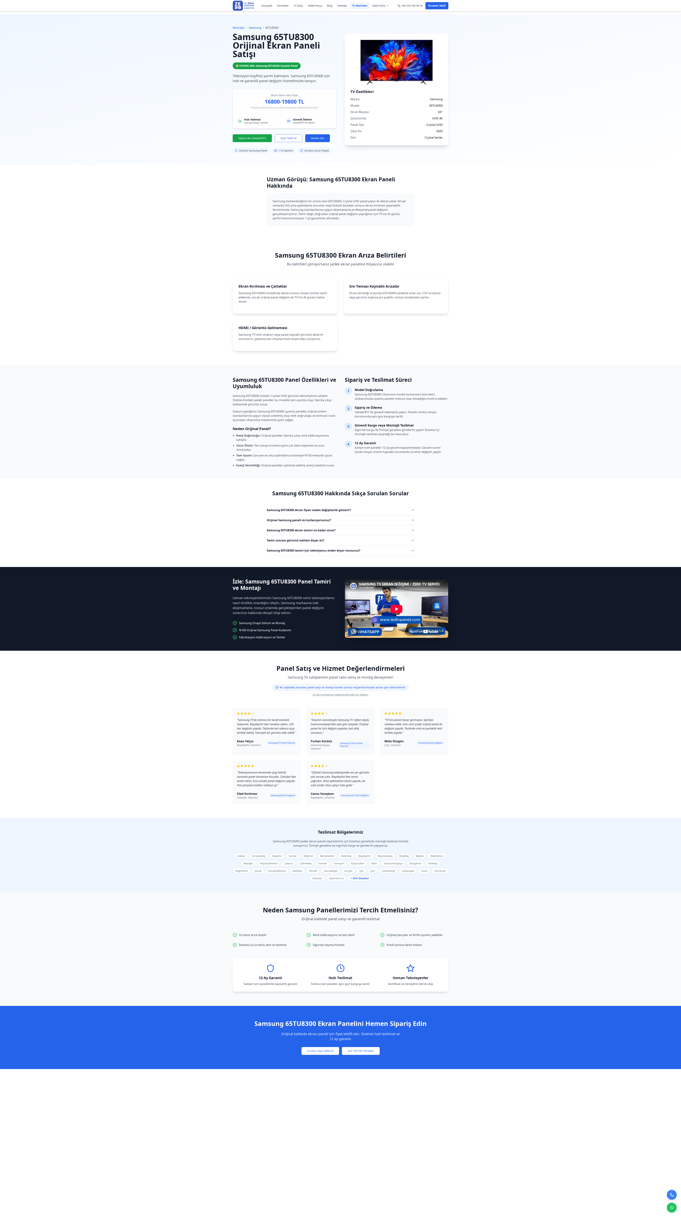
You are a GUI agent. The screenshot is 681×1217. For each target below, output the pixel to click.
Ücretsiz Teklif (436, 5)
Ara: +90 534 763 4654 (361, 1051)
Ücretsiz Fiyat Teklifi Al (320, 1051)
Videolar (342, 5)
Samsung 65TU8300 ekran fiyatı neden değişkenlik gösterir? (309, 510)
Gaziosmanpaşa (393, 863)
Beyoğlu (248, 863)
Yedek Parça (315, 5)
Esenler (322, 863)
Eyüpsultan (357, 863)
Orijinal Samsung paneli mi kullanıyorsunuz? (299, 520)
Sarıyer (348, 870)
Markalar (239, 28)
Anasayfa (266, 5)
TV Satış (298, 5)
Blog (329, 5)
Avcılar (293, 856)
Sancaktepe (330, 870)
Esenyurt (339, 863)
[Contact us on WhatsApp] (672, 1206)
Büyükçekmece (269, 863)
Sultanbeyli (388, 870)
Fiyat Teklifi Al (289, 138)
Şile (361, 870)
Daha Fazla (378, 5)
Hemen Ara (317, 138)
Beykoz (420, 856)
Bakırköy (346, 856)
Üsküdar (317, 878)
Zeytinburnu (336, 878)
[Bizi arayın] (672, 1193)
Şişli (372, 870)
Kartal (258, 870)
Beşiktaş (404, 856)
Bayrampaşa (385, 856)
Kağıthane (242, 870)
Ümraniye (440, 870)
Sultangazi (408, 870)
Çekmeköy (306, 863)
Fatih (374, 863)
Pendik (313, 870)
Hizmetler (283, 5)
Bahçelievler (327, 856)
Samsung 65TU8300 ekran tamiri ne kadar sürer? (301, 530)
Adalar (241, 856)
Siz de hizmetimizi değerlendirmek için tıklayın (340, 694)
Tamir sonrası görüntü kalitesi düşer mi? (295, 540)
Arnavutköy (258, 856)
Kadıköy (432, 863)
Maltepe (297, 870)
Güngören (415, 863)
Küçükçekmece (277, 870)
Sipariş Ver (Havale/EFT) (252, 138)
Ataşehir (277, 856)
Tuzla (424, 870)
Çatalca (288, 863)
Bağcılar (308, 856)
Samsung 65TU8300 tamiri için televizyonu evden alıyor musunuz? (313, 550)
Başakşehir (364, 856)
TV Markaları (359, 5)
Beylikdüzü (437, 856)
